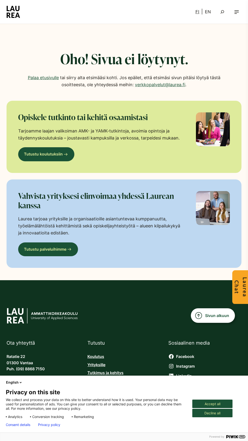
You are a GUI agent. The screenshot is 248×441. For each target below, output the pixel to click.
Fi (197, 11)
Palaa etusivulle (43, 77)
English (12, 382)
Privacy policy (49, 425)
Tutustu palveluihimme (45, 249)
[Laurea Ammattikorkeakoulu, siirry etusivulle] (13, 12)
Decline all (212, 413)
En (208, 11)
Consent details (18, 425)
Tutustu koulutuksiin (43, 154)
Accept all (212, 404)
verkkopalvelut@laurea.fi (160, 84)
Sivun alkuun (217, 315)
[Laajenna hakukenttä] (222, 12)
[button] (237, 11)
